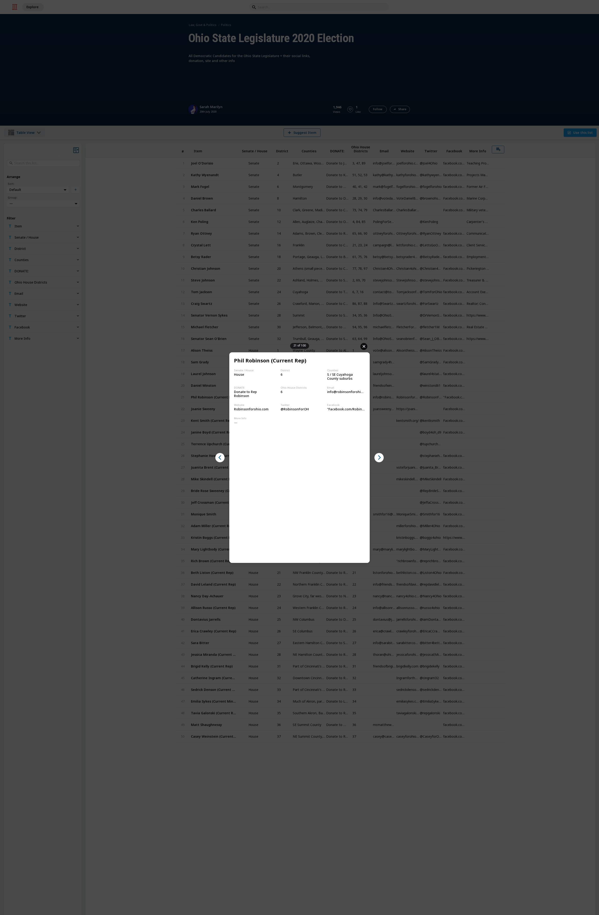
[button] (220, 457)
